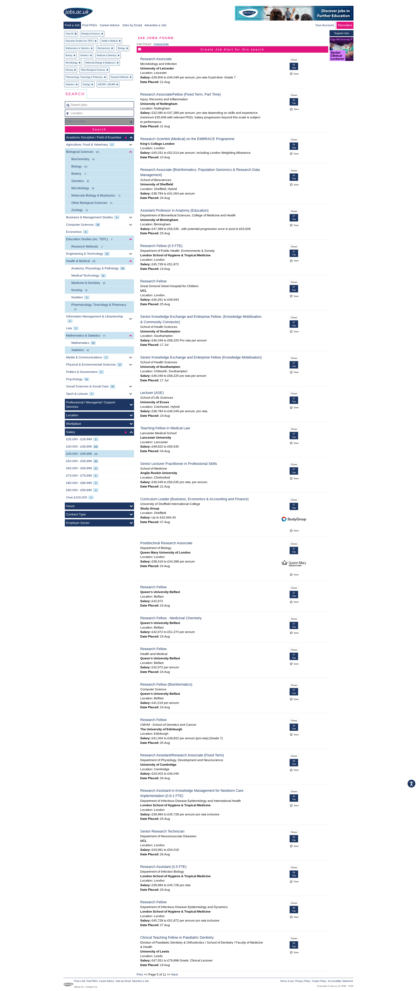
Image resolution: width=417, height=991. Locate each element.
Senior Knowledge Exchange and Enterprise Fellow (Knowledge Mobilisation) (201, 357)
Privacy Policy (303, 981)
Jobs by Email (132, 25)
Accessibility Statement (340, 981)
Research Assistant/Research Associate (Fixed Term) (182, 755)
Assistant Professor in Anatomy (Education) (174, 210)
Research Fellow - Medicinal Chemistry (171, 618)
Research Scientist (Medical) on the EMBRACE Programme (187, 139)
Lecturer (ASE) (152, 393)
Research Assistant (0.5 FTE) (163, 867)
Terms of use (287, 981)
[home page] (78, 13)
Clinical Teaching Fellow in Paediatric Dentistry (177, 937)
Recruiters (345, 25)
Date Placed (144, 44)
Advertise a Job (155, 25)
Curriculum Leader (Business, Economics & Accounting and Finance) (194, 499)
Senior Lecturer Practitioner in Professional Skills (178, 464)
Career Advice (110, 25)
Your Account (324, 25)
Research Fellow (153, 281)
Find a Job (72, 25)
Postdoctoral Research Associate (166, 543)
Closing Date (161, 44)
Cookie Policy (319, 981)
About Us (79, 986)
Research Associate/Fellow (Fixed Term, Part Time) (180, 94)
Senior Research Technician (162, 831)
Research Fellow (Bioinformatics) (166, 684)
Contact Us (91, 986)
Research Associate (156, 59)
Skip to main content (15, 3)
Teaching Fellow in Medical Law (165, 428)
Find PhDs (89, 25)
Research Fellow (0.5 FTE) (161, 246)
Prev (140, 974)
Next (174, 974)
